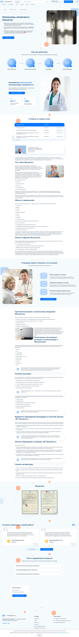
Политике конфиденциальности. (63, 632)
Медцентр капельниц (13, 9)
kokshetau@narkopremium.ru (60, 622)
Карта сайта (36, 624)
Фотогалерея (36, 618)
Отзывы (22, 4)
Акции (27, 4)
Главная (5, 9)
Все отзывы (32, 549)
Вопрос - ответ (36, 622)
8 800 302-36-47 (27, 459)
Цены (17, 4)
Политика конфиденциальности (40, 626)
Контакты (33, 4)
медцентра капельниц (36, 232)
